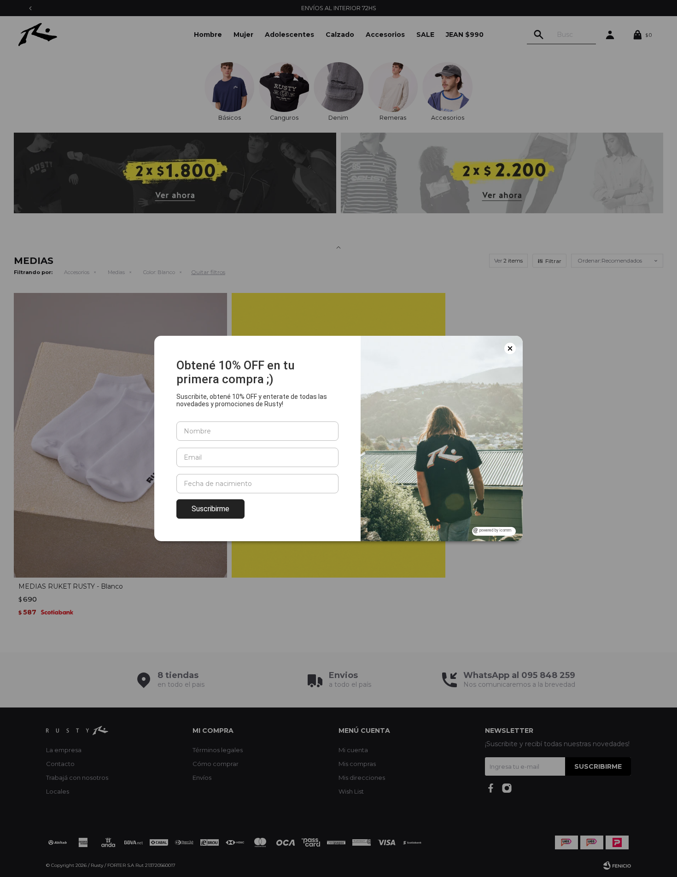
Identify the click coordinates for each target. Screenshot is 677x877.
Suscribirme (210, 508)
